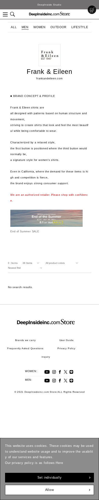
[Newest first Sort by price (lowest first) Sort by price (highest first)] (26, 268)
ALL (14, 27)
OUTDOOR (58, 27)
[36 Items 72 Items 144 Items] (32, 263)
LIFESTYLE (79, 27)
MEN (25, 27)
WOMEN (39, 27)
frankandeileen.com (49, 78)
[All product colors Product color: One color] (63, 263)
